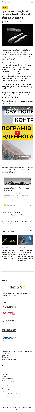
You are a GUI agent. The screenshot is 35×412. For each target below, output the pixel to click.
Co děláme (5, 374)
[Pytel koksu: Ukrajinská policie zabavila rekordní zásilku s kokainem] (17, 35)
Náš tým (4, 372)
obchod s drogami (26, 221)
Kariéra (4, 376)
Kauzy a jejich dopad (8, 378)
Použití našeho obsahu (8, 382)
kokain (17, 221)
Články (5, 7)
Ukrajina (12, 224)
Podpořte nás (5, 392)
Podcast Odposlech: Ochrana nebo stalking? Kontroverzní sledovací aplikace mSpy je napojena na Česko (9, 254)
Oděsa (5, 224)
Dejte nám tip (5, 390)
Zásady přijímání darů (8, 384)
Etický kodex (5, 386)
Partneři (4, 380)
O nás (3, 370)
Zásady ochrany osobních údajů (11, 396)
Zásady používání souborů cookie (11, 394)
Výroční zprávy (6, 388)
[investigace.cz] (6, 2)
